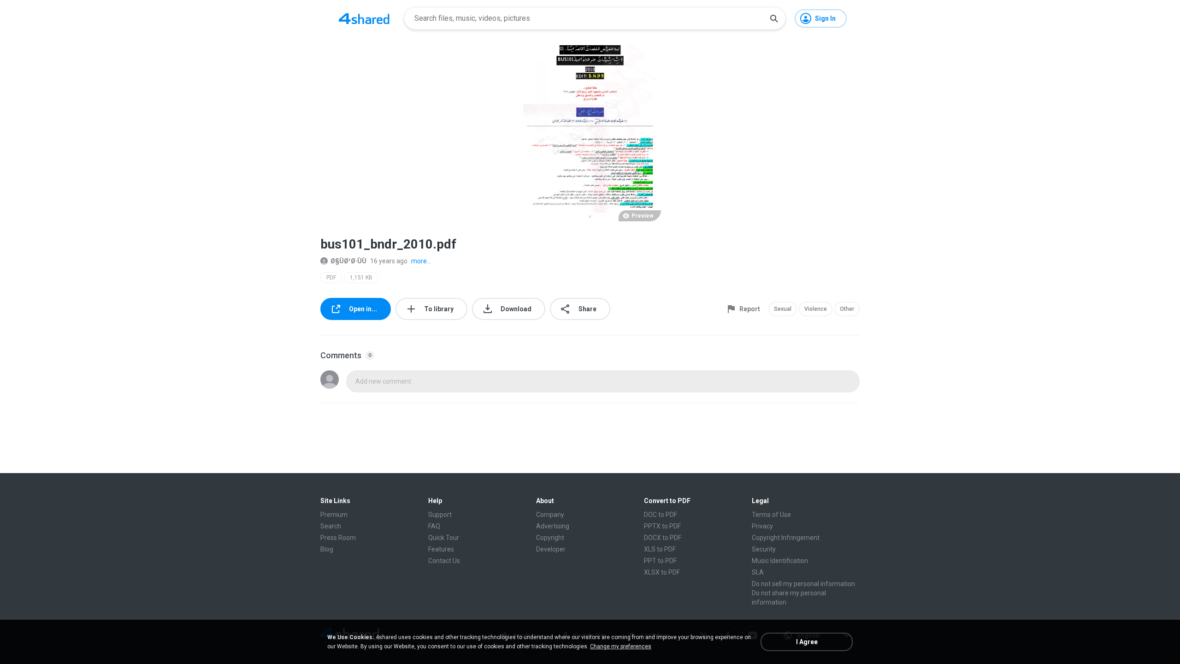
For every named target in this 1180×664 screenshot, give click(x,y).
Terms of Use (771, 514)
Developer (551, 549)
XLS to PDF (660, 549)
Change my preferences (620, 646)
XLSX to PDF (662, 572)
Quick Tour (443, 537)
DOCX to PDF (662, 537)
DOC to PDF (660, 514)
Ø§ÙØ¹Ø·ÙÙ (348, 261)
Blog (326, 549)
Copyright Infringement (786, 537)
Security (764, 549)
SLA (758, 572)
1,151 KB (361, 277)
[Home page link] (364, 18)
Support (440, 514)
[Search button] (774, 18)
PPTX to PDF (662, 526)
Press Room (338, 537)
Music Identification (780, 560)
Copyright (550, 537)
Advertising (552, 526)
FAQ (434, 526)
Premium (334, 514)
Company (550, 514)
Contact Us (444, 560)
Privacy (762, 526)
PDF (331, 277)
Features (441, 549)
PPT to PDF (660, 560)
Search (330, 526)
